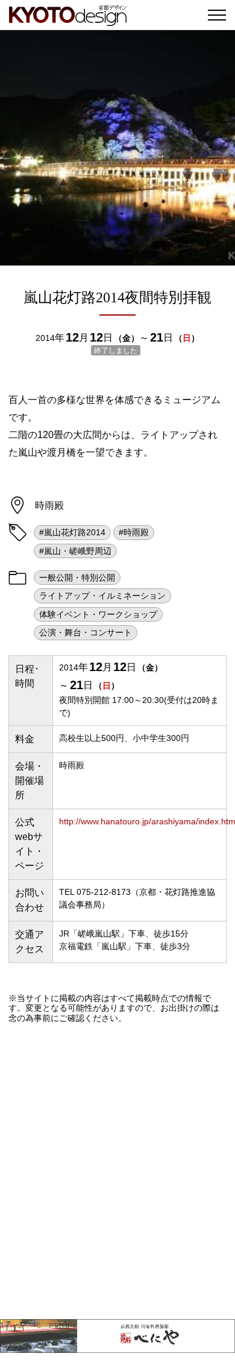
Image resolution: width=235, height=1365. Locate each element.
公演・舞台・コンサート (85, 632)
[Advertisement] (117, 1171)
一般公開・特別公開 (77, 577)
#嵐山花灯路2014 (72, 532)
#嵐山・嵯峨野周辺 (75, 551)
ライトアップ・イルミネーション (102, 595)
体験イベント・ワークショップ (98, 614)
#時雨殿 (134, 532)
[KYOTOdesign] (68, 19)
